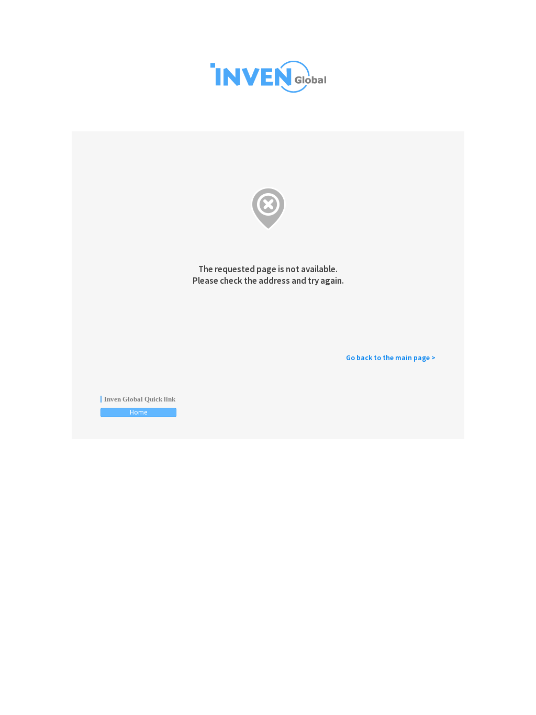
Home (138, 412)
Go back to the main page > (391, 357)
